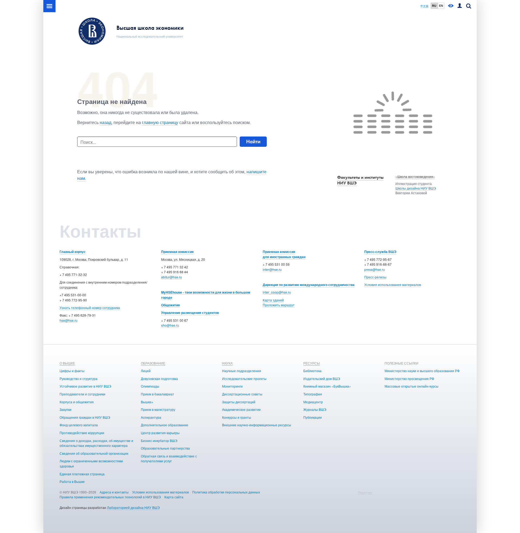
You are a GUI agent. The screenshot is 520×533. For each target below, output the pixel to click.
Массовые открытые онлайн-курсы (411, 386)
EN (441, 5)
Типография (312, 394)
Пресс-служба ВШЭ (380, 251)
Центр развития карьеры (160, 432)
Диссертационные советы (242, 394)
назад (105, 122)
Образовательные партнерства (165, 448)
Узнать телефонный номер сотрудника (90, 307)
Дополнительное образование (164, 424)
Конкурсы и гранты (236, 417)
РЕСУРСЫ (311, 363)
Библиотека (312, 370)
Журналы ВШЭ (314, 409)
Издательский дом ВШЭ (321, 378)
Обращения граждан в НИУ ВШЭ (85, 417)
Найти (253, 141)
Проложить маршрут (279, 305)
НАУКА (227, 363)
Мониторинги (232, 386)
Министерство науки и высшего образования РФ (422, 370)
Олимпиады (150, 386)
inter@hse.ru (272, 269)
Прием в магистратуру (158, 409)
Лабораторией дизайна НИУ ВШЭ (133, 507)
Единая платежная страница (82, 474)
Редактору (365, 492)
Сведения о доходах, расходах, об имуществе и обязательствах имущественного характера (96, 443)
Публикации (312, 417)
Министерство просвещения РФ (409, 378)
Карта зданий (273, 300)
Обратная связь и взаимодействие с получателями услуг (169, 458)
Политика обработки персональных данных (226, 492)
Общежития (170, 305)
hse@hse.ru (68, 320)
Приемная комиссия (177, 251)
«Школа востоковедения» (415, 176)
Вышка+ (147, 401)
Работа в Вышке (72, 481)
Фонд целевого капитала (79, 424)
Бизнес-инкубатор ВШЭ (159, 440)
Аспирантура (151, 417)
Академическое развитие (241, 409)
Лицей (146, 370)
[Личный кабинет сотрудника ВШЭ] (460, 6)
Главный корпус (73, 251)
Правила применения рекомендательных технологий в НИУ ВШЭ (110, 497)
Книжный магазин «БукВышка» (327, 386)
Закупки (66, 409)
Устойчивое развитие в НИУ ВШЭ (85, 386)
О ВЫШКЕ (67, 363)
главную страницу (160, 122)
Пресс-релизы (375, 277)
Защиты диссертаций (238, 401)
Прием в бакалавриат (157, 394)
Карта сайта (173, 497)
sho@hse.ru (170, 325)
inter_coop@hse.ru (277, 292)
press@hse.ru (374, 269)
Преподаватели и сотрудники (82, 394)
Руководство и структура (79, 378)
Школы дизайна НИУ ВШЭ (415, 188)
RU (434, 5)
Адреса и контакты (114, 492)
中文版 (424, 6)
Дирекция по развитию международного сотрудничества (309, 284)
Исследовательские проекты (244, 378)
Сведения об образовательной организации (94, 453)
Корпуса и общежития (77, 401)
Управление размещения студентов (190, 312)
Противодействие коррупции (82, 432)
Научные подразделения (241, 370)
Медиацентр (313, 401)
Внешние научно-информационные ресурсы (256, 424)
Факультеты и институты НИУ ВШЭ (360, 180)
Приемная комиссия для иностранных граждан (284, 254)
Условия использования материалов (392, 284)
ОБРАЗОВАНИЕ (153, 363)
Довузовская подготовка (159, 378)
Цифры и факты (72, 370)
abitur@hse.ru (171, 277)
